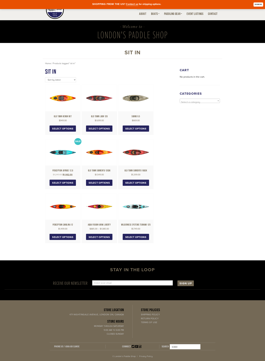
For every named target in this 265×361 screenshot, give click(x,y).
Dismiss (258, 4)
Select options (62, 128)
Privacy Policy (146, 356)
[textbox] (200, 102)
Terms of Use (149, 322)
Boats (154, 13)
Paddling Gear (172, 13)
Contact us (132, 4)
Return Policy (150, 318)
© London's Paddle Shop (124, 356)
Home (48, 63)
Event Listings (195, 13)
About (142, 13)
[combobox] (200, 101)
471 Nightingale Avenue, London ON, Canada (96, 314)
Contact (213, 13)
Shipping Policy (150, 314)
